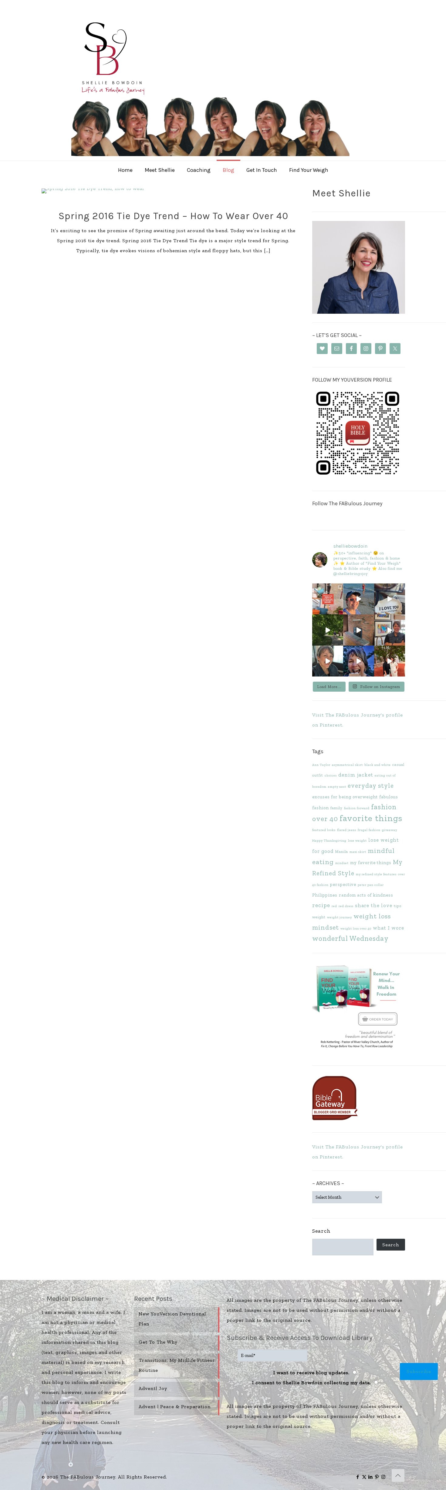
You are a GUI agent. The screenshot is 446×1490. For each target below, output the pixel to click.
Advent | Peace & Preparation (175, 1406)
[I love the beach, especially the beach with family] (358, 598)
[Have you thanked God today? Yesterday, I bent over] (327, 661)
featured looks (324, 830)
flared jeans (346, 830)
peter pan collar (371, 885)
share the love (373, 905)
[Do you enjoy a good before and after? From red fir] (358, 629)
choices (331, 775)
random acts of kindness (366, 895)
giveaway (389, 830)
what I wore (388, 928)
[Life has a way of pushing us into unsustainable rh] (327, 629)
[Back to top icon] (398, 1475)
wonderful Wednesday (350, 938)
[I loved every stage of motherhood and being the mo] (389, 661)
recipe (321, 905)
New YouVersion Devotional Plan (172, 1319)
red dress (346, 906)
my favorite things (370, 862)
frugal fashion (369, 830)
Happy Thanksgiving (329, 841)
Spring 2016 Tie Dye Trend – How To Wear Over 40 (173, 216)
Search (321, 1231)
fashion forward (357, 808)
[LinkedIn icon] (370, 1477)
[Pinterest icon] (377, 1477)
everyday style (371, 785)
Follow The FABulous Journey (347, 503)
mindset (342, 863)
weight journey (339, 917)
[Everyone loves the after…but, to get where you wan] (389, 598)
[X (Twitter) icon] (364, 1477)
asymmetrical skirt (347, 765)
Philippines (324, 895)
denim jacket (355, 774)
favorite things (371, 818)
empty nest (337, 787)
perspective (343, 884)
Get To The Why (158, 1342)
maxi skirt (358, 852)
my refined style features (376, 874)
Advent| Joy (153, 1388)
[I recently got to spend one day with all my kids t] (358, 661)
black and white (377, 765)
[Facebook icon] (358, 1477)
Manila (341, 851)
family (336, 808)
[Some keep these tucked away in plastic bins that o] (389, 629)
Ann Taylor (321, 765)
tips (397, 906)
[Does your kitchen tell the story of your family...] (327, 598)
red (334, 906)
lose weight (357, 841)
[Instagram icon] (383, 1477)
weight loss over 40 (355, 928)
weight (319, 917)
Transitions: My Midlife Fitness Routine (177, 1365)
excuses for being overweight (345, 797)
